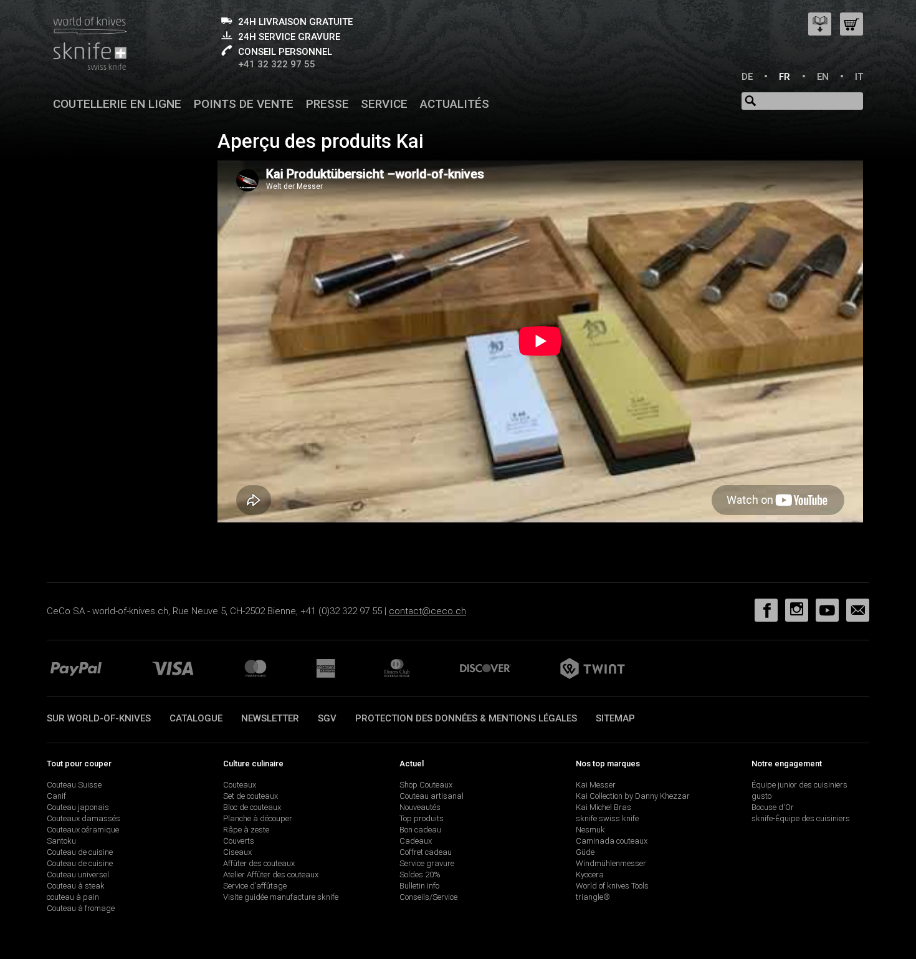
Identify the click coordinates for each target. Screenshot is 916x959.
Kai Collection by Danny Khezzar (633, 796)
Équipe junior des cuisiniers (799, 784)
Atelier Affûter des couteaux (270, 874)
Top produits (421, 818)
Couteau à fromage (81, 908)
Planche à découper (257, 818)
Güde (585, 852)
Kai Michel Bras (603, 807)
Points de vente (243, 104)
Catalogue (195, 718)
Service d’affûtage (255, 885)
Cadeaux (415, 841)
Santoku (61, 841)
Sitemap (615, 718)
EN (823, 76)
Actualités (454, 104)
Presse (327, 104)
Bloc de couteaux (252, 807)
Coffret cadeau (425, 852)
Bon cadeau (420, 829)
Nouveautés (420, 807)
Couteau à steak (76, 885)
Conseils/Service (428, 897)
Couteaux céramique (83, 829)
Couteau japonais (78, 807)
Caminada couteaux (611, 841)
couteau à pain (73, 897)
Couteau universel (78, 874)
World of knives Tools (612, 885)
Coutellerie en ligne (117, 104)
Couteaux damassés (83, 818)
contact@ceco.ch (427, 611)
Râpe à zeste (246, 829)
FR (784, 76)
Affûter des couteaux (259, 863)
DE (747, 76)
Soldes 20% (420, 874)
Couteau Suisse (74, 784)
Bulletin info (419, 885)
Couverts (238, 841)
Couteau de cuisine (80, 852)
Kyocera (590, 874)
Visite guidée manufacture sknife (280, 897)
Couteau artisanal (431, 796)
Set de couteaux (250, 796)
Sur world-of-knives (99, 718)
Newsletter (270, 718)
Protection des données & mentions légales (466, 718)
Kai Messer (596, 784)
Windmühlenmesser (611, 863)
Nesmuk (590, 829)
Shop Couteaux (425, 784)
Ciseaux (237, 852)
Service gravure (426, 863)
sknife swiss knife (607, 818)
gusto (761, 796)
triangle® (593, 897)
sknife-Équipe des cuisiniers (800, 818)
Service (384, 104)
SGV (327, 718)
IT (859, 76)
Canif (56, 796)
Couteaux (239, 784)
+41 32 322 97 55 (276, 64)
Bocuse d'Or (772, 807)
